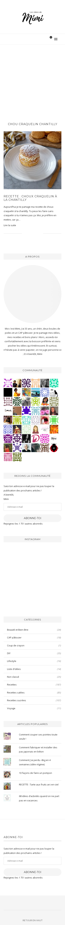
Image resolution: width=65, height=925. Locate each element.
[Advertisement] (32, 79)
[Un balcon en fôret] (8, 392)
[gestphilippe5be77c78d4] (54, 401)
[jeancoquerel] (26, 429)
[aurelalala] (54, 392)
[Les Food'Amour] (44, 410)
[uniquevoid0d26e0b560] (8, 382)
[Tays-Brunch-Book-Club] (44, 429)
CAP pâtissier (34, 637)
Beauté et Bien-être (34, 629)
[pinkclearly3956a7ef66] (17, 447)
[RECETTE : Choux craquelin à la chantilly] (32, 160)
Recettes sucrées (34, 700)
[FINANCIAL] (17, 410)
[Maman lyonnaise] (8, 410)
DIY (34, 653)
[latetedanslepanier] (35, 447)
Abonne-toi (32, 518)
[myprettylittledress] (44, 419)
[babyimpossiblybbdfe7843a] (8, 429)
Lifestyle (34, 661)
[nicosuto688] (17, 456)
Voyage (34, 708)
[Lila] (8, 438)
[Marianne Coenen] (44, 447)
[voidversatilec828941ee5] (44, 392)
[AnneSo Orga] (35, 429)
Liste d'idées (34, 669)
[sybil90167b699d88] (17, 419)
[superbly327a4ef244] (35, 401)
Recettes (34, 684)
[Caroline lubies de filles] (44, 401)
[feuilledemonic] (17, 401)
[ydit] (26, 419)
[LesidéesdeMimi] (54, 438)
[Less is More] (54, 447)
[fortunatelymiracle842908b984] (8, 456)
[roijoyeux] (8, 419)
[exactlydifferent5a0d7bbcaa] (54, 419)
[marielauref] (26, 401)
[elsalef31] (35, 419)
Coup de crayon (34, 645)
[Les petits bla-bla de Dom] (35, 438)
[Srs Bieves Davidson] (17, 382)
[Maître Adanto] (54, 429)
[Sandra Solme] (17, 392)
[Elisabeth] (26, 447)
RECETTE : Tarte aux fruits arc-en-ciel (38, 784)
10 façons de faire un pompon (35, 773)
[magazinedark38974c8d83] (54, 382)
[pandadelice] (26, 410)
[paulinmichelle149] (44, 438)
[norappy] (8, 447)
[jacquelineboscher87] (35, 410)
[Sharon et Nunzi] (17, 429)
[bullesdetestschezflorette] (26, 438)
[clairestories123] (44, 382)
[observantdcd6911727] (8, 401)
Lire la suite (10, 225)
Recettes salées (34, 692)
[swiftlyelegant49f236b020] (17, 438)
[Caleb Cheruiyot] (35, 382)
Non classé (34, 676)
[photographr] (35, 392)
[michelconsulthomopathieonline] (26, 382)
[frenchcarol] (54, 410)
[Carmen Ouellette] (26, 392)
